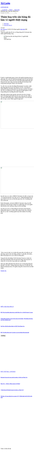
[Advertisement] (17, 58)
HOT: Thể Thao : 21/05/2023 (8, 371)
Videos (10, 9)
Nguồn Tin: (3, 270)
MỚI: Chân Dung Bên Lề (7, 306)
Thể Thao (6, 23)
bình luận (22, 29)
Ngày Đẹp (17, 9)
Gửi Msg (3, 335)
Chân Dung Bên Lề (8, 25)
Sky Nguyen (4, 29)
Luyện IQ (4, 9)
